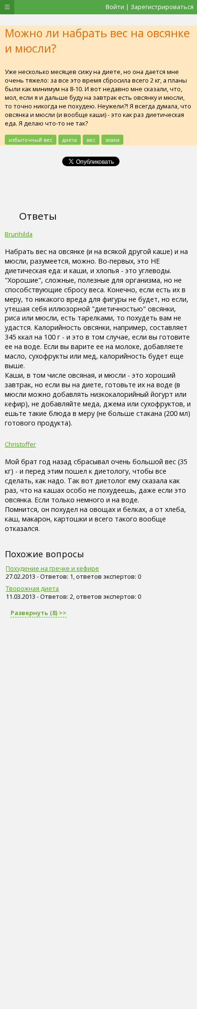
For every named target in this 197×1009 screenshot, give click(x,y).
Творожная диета (32, 588)
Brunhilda (19, 234)
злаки (112, 139)
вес (91, 139)
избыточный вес (31, 139)
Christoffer (20, 444)
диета (69, 139)
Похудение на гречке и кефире (52, 568)
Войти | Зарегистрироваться (150, 6)
